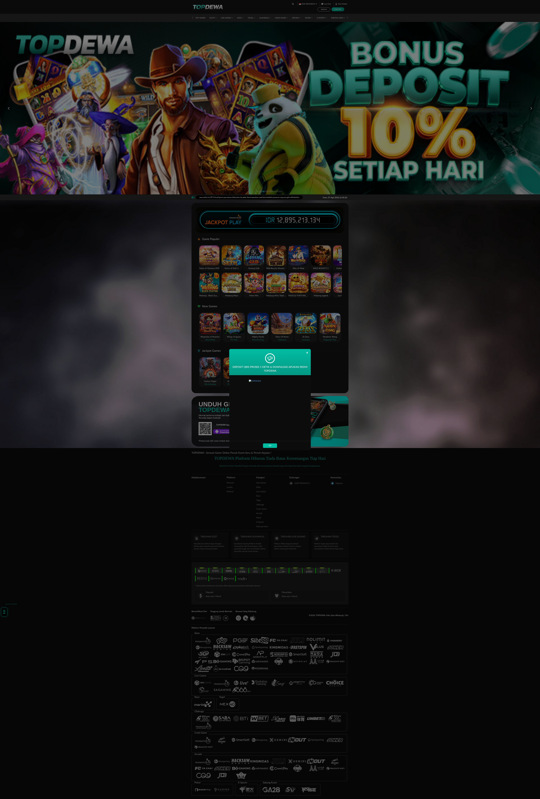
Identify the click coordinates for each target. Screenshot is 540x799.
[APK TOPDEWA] (270, 408)
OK (270, 446)
